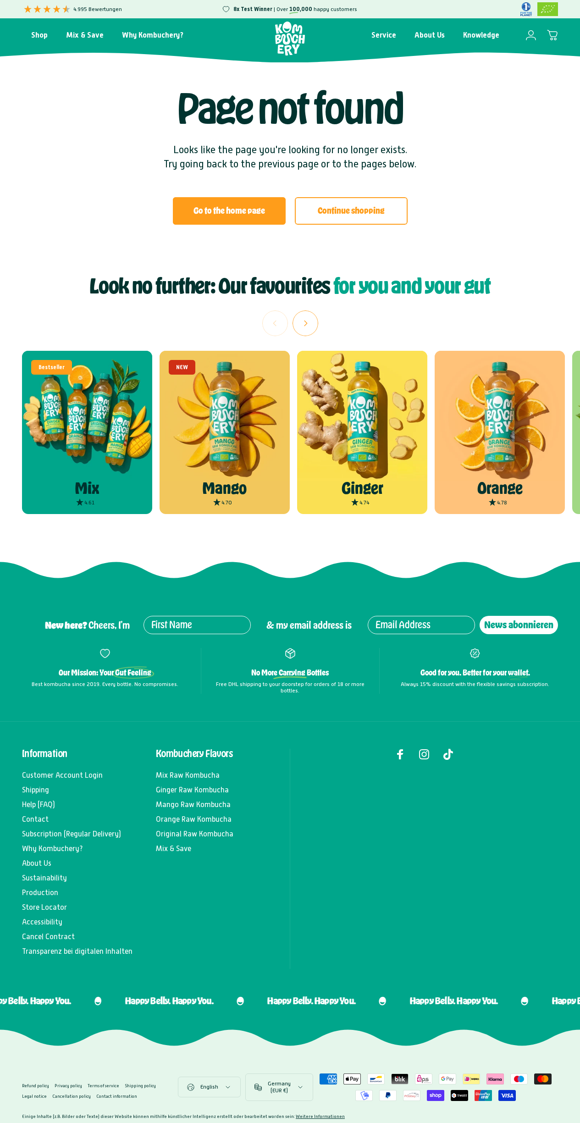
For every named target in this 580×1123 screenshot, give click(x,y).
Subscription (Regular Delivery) (71, 834)
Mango (224, 488)
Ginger (362, 488)
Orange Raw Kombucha (194, 819)
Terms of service (103, 1085)
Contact (35, 819)
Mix (87, 488)
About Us (36, 863)
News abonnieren (518, 625)
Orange (500, 488)
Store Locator (44, 907)
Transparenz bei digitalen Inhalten (77, 951)
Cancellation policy (71, 1096)
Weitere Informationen (320, 1116)
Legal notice (34, 1096)
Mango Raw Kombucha (193, 804)
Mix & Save (173, 848)
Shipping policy (140, 1085)
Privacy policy (68, 1085)
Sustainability (44, 878)
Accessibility (42, 922)
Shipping (35, 790)
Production (40, 892)
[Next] (305, 323)
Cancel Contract (48, 936)
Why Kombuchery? (52, 848)
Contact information (116, 1096)
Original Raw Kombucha (194, 834)
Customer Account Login (62, 775)
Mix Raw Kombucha (188, 775)
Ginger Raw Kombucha (192, 790)
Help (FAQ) (38, 804)
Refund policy (35, 1085)
